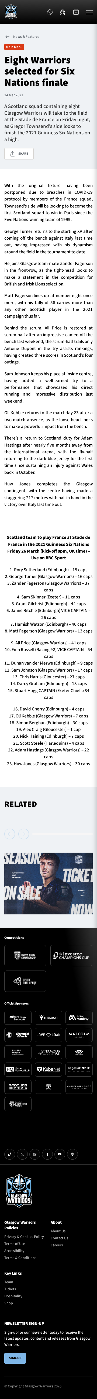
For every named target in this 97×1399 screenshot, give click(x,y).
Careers (57, 1245)
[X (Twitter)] (22, 1154)
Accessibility (14, 1251)
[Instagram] (34, 1154)
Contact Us (59, 1238)
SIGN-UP (15, 1358)
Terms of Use (14, 1244)
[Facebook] (47, 1154)
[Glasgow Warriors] (11, 11)
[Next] (23, 834)
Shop (8, 1303)
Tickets (10, 1289)
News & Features (26, 36)
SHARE (23, 153)
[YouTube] (59, 1154)
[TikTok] (9, 1154)
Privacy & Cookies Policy (24, 1237)
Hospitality (13, 1296)
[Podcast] (72, 1154)
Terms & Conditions (20, 1258)
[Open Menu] (89, 12)
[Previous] (10, 834)
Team (8, 1282)
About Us (58, 1231)
